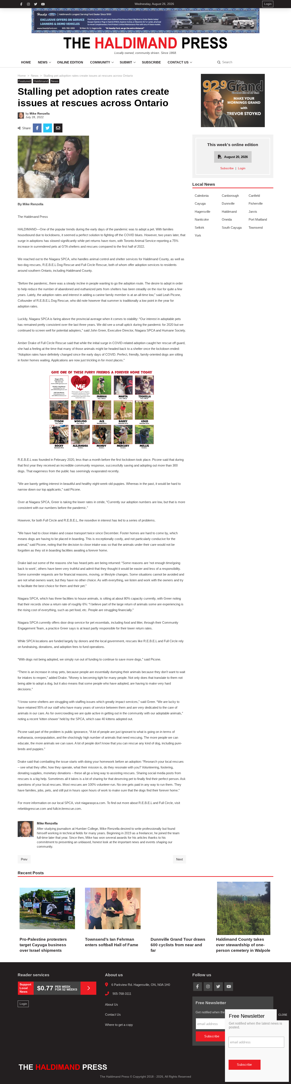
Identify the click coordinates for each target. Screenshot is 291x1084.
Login (241, 168)
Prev (24, 859)
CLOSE (282, 1014)
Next (179, 859)
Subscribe (227, 168)
